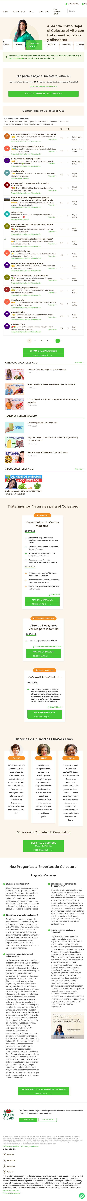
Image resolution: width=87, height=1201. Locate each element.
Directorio (44, 12)
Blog (32, 12)
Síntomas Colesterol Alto (59, 121)
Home (5, 12)
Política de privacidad (11, 1146)
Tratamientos (18, 12)
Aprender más (28, 1120)
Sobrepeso (51, 44)
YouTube (10, 1155)
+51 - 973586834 (16, 58)
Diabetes (66, 44)
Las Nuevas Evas (57, 11)
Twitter (10, 1172)
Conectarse (73, 4)
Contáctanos (47, 1120)
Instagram (11, 1166)
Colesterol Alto (34, 45)
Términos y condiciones (30, 1146)
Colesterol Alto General (12, 124)
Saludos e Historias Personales (15, 121)
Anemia (19, 44)
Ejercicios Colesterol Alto (38, 121)
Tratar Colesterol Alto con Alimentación (38, 124)
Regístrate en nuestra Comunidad (43, 94)
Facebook (11, 1161)
